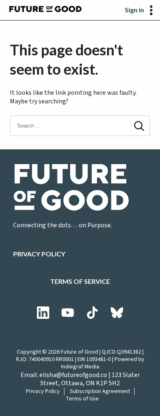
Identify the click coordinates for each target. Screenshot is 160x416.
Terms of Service (80, 281)
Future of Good (79, 352)
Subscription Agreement (100, 391)
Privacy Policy (39, 254)
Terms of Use (82, 399)
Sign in (134, 10)
